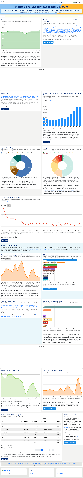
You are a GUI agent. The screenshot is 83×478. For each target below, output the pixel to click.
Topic (3, 421)
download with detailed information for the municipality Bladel (58, 190)
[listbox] (9, 205)
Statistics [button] (53, 2)
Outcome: (3, 205)
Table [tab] (8, 24)
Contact (59, 475)
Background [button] (62, 2)
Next (59, 450)
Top (51, 465)
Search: (44, 418)
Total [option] (8, 205)
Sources (59, 472)
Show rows (6, 447)
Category (26, 421)
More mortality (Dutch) (49, 408)
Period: (3, 258)
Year (57, 421)
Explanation (5, 109)
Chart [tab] (3, 24)
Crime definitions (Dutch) (50, 289)
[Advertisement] (41, 80)
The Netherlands (34, 472)
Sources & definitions (69, 442)
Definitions (60, 473)
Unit (45, 421)
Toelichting (46, 142)
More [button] (69, 2)
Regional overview (48, 42)
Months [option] (8, 258)
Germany (32, 473)
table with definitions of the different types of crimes (39, 249)
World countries (34, 475)
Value (35, 421)
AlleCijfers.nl (69, 16)
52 (55, 450)
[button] (77, 2)
